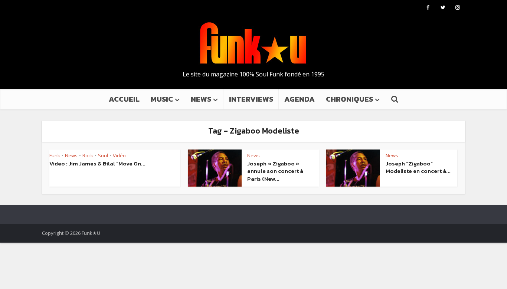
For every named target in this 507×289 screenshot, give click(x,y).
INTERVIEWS (251, 99)
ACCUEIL (124, 99)
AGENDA (299, 99)
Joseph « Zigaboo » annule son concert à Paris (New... (275, 171)
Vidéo (119, 155)
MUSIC (162, 99)
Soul (103, 155)
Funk (54, 155)
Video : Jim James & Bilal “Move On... (97, 163)
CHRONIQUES (349, 99)
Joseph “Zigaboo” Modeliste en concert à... (418, 167)
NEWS (201, 99)
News (71, 155)
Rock (87, 155)
